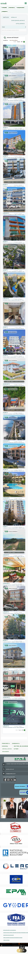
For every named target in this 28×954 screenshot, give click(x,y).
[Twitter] (11, 779)
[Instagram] (8, 779)
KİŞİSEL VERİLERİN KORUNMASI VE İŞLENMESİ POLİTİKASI (12, 937)
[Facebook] (5, 779)
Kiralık (14, 17)
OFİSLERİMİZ (20, 23)
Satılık (6, 17)
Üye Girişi (23, 945)
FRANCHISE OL (6, 743)
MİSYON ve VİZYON (6, 748)
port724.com (9, 943)
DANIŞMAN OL (16, 743)
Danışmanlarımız (18, 20)
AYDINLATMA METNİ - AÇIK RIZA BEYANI (9, 930)
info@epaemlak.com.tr (11, 773)
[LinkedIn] (14, 779)
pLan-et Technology (7, 945)
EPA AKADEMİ (5, 751)
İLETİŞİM (16, 748)
